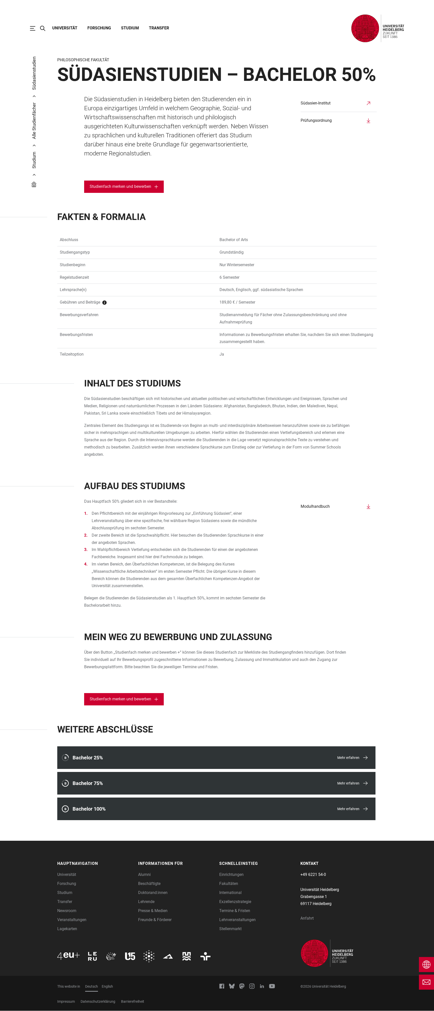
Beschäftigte (149, 883)
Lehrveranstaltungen (237, 919)
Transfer (159, 28)
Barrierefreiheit (132, 1001)
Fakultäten (228, 883)
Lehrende (146, 901)
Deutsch (91, 986)
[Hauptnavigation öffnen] (35, 28)
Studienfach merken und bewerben (120, 186)
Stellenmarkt (230, 928)
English (107, 986)
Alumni (144, 874)
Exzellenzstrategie (235, 901)
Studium (130, 28)
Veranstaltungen (71, 919)
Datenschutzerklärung (98, 1001)
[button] (95, 863)
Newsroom (66, 910)
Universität (64, 28)
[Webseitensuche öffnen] (45, 28)
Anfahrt (307, 918)
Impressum (66, 1001)
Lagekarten (67, 928)
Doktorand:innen (153, 892)
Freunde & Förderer (155, 919)
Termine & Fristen (234, 910)
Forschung (99, 28)
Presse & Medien (153, 910)
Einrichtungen (231, 874)
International (230, 892)
